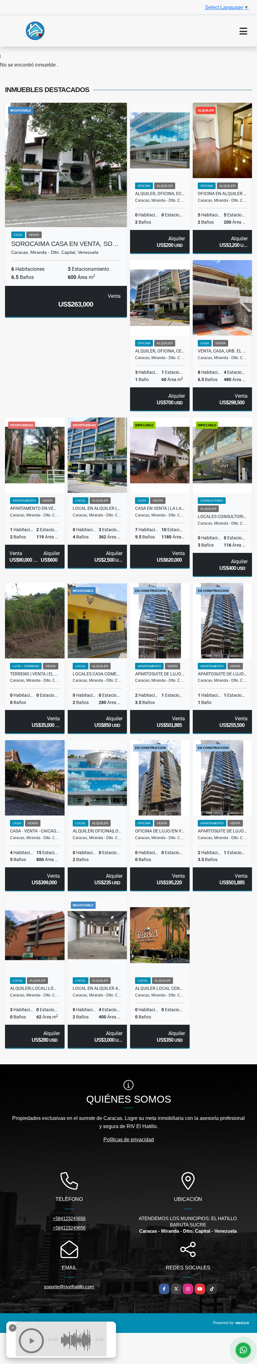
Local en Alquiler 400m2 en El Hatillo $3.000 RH (97, 988)
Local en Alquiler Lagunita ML (97, 508)
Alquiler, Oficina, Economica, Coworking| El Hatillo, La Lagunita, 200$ (160, 193)
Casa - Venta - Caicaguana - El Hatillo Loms (35, 830)
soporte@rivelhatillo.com (69, 1286)
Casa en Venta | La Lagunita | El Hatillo (160, 508)
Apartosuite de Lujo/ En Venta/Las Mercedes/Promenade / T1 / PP (160, 673)
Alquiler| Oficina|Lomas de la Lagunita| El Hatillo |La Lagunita (97, 830)
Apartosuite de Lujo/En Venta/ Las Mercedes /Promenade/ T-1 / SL (222, 830)
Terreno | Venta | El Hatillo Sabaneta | (35, 673)
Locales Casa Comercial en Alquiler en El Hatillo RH (97, 673)
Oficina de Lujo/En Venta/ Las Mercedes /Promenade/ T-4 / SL (160, 830)
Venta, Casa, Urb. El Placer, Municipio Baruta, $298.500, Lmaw (222, 350)
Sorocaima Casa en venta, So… (65, 243)
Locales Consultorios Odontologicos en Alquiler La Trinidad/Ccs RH (222, 516)
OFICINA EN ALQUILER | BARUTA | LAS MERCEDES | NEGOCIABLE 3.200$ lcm (222, 193)
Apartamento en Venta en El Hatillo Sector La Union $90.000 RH (35, 508)
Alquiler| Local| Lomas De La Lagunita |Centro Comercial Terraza (35, 988)
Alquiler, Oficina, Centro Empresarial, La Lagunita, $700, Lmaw (160, 350)
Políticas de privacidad (128, 1139)
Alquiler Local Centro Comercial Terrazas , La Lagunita (160, 988)
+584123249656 (69, 1218)
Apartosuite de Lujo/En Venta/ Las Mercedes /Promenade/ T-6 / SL (222, 673)
